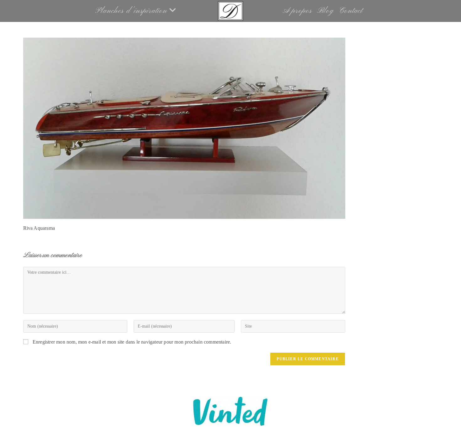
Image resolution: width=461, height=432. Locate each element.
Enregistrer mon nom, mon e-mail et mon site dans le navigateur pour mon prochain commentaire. (132, 342)
